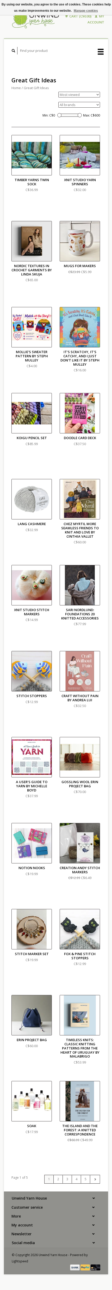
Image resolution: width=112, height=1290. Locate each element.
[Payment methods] (75, 1267)
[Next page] (95, 1179)
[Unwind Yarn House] (36, 19)
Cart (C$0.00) (80, 16)
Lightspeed (20, 1261)
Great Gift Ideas (36, 87)
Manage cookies (86, 11)
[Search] (13, 50)
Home (16, 87)
